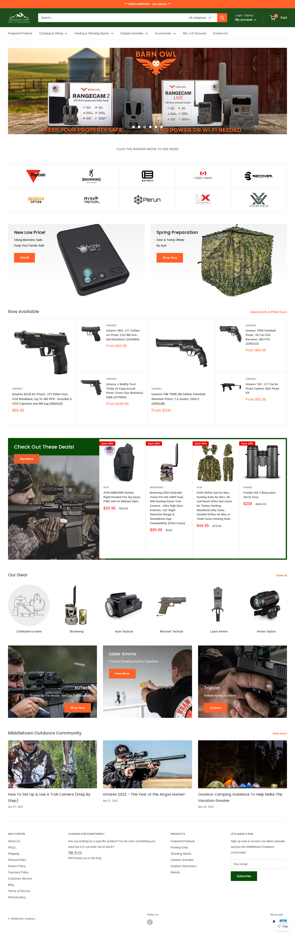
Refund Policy (17, 859)
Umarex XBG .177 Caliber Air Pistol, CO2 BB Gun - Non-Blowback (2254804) (123, 335)
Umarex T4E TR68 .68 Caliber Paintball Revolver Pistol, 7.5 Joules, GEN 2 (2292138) (178, 398)
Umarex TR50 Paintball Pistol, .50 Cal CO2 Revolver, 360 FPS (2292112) (261, 337)
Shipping (13, 853)
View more (280, 733)
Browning (156, 487)
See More (26, 458)
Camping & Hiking (51, 33)
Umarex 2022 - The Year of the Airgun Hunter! (144, 794)
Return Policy (17, 866)
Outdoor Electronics (184, 866)
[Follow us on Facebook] (150, 922)
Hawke (247, 487)
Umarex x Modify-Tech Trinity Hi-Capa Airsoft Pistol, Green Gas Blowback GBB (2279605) (124, 391)
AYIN (106, 487)
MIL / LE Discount (194, 33)
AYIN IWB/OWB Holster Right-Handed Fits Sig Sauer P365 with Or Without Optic (121, 497)
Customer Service (20, 878)
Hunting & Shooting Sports (91, 33)
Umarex (17, 388)
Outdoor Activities (131, 33)
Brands (175, 872)
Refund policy (17, 897)
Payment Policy (18, 872)
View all (282, 575)
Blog (11, 884)
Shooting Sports (181, 853)
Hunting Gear (179, 847)
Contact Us (220, 33)
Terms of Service (19, 891)
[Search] (222, 17)
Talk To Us (75, 852)
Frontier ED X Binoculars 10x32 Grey (259, 495)
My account (244, 19)
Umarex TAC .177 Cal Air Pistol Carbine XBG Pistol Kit (262, 388)
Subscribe (244, 876)
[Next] (285, 498)
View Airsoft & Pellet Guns (269, 312)
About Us (14, 841)
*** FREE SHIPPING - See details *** (147, 4)
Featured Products (20, 33)
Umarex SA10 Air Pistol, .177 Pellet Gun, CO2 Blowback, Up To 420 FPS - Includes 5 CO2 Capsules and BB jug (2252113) (42, 398)
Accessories (163, 33)
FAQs (12, 847)
